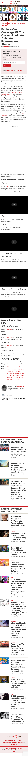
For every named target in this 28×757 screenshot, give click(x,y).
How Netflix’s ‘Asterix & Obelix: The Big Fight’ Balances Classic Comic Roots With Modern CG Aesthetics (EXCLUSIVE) (18, 489)
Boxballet (21, 369)
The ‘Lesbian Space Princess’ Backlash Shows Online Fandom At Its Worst (18, 567)
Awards (4, 23)
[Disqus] (14, 411)
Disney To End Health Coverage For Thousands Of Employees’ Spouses (18, 683)
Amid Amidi (6, 46)
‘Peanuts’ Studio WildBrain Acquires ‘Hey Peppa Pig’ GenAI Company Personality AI (18, 666)
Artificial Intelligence (16, 658)
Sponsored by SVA (15, 445)
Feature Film (12, 23)
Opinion (12, 560)
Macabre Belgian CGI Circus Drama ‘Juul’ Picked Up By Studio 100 (18, 536)
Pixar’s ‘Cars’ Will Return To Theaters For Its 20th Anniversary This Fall (18, 648)
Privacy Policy (9, 70)
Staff (20, 740)
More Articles (20, 386)
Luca (20, 371)
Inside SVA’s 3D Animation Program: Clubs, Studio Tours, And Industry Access (18, 468)
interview (9, 219)
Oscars (10, 373)
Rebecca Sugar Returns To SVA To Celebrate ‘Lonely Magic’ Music (18, 451)
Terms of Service (18, 70)
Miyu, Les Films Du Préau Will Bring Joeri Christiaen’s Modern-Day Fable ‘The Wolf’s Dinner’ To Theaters (18, 629)
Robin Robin (16, 375)
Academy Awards (13, 367)
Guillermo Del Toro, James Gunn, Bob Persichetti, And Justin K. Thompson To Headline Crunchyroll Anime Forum (19, 586)
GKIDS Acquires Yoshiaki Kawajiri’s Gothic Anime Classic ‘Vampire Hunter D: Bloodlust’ (18, 701)
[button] (14, 205)
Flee (15, 371)
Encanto (10, 371)
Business (13, 531)
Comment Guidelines (18, 742)
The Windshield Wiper (14, 380)
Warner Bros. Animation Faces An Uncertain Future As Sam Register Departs (18, 521)
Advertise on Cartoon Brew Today (14, 748)
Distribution (13, 621)
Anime (12, 577)
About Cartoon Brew (10, 740)
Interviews (21, 23)
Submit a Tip (6, 742)
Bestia (14, 369)
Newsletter (13, 546)
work (7, 186)
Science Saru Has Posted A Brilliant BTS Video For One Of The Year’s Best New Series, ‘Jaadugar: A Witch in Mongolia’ (19, 608)
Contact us (14, 744)
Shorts (4, 26)
